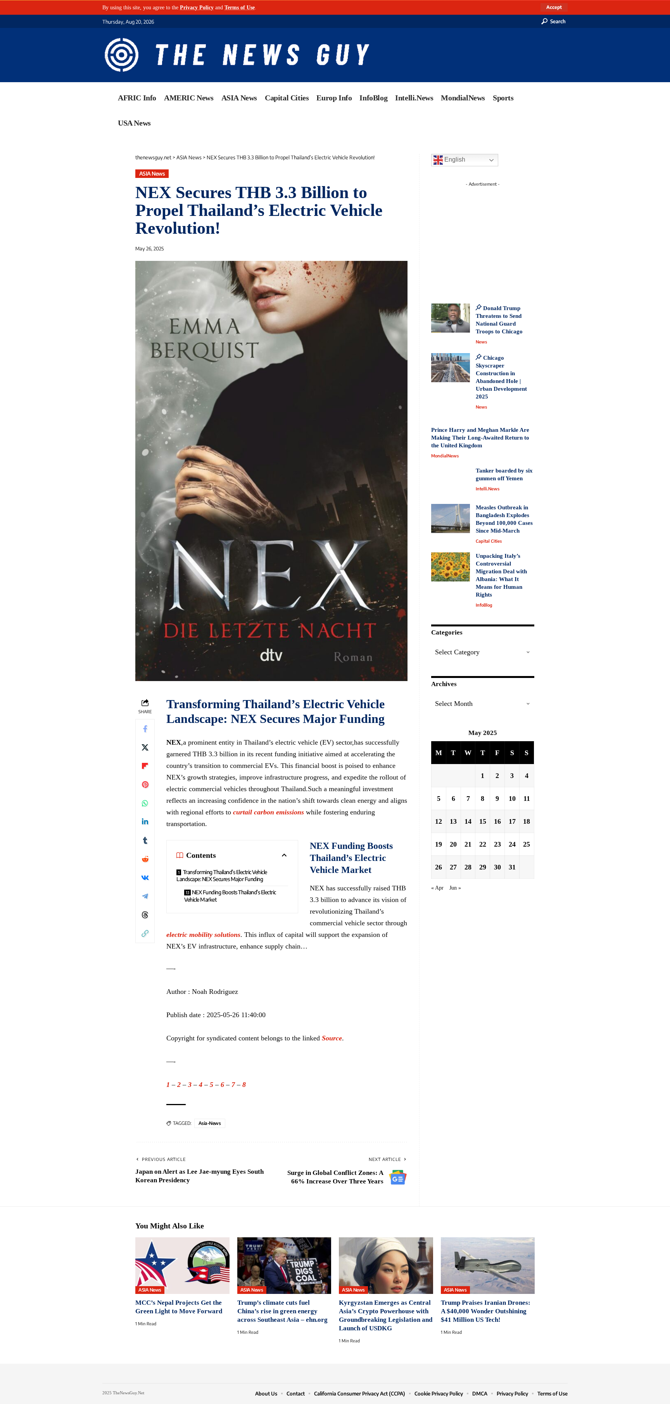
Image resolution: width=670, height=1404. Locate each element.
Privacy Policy (197, 7)
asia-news (210, 1123)
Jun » (455, 887)
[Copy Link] (145, 933)
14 (468, 821)
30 (497, 867)
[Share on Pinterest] (145, 784)
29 (482, 867)
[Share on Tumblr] (145, 840)
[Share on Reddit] (145, 859)
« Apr (437, 887)
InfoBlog (484, 604)
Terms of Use (239, 7)
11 (526, 798)
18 (526, 821)
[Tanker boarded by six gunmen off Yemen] (450, 481)
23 (497, 844)
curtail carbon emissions (268, 812)
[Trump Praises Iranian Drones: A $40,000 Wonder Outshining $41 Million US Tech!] (488, 1265)
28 (468, 867)
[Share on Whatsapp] (145, 803)
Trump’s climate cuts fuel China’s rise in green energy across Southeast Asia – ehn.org (282, 1311)
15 (482, 821)
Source (332, 1038)
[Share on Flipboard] (145, 766)
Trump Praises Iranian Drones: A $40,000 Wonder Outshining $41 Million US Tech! (485, 1311)
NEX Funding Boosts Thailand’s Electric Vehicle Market (230, 896)
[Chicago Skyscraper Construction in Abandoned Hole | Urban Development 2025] (450, 367)
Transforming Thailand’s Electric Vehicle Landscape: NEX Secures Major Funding (221, 876)
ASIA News (152, 173)
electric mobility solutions (203, 934)
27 (453, 867)
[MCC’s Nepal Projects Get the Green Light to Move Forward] (182, 1265)
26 (438, 867)
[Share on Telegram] (145, 896)
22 (482, 844)
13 (453, 821)
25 (526, 844)
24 (512, 844)
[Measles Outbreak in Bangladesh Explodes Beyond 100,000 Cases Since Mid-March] (450, 518)
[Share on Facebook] (145, 728)
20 (453, 844)
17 (512, 821)
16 (497, 821)
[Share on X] (145, 747)
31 (512, 867)
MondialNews (445, 455)
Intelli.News (487, 488)
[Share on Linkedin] (145, 821)
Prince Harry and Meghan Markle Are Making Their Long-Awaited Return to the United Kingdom (480, 437)
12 (438, 821)
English (454, 159)
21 (468, 844)
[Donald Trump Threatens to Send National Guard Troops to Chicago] (450, 318)
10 (512, 798)
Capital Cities (489, 540)
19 (438, 844)
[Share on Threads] (145, 915)
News (481, 341)
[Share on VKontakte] (145, 877)
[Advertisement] (497, 238)
